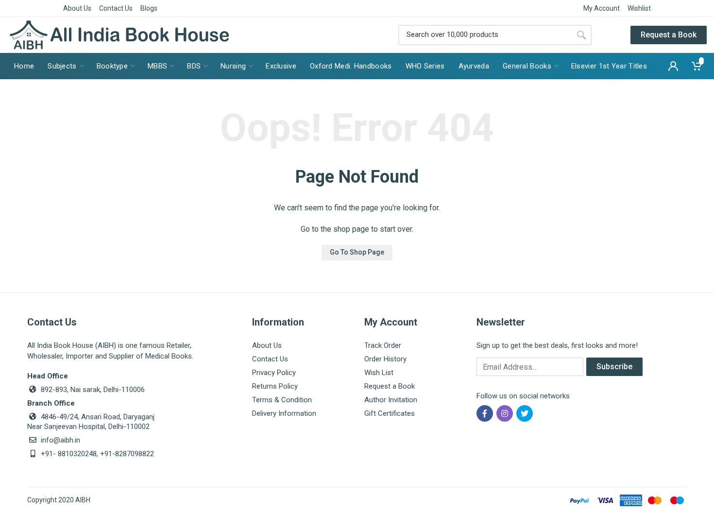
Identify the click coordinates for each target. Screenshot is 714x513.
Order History (385, 359)
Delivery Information (284, 413)
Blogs (148, 8)
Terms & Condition (282, 399)
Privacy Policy (274, 372)
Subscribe (614, 366)
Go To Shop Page (357, 252)
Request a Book (669, 34)
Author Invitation (390, 399)
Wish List (378, 372)
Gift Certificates (389, 413)
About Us (77, 8)
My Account (601, 8)
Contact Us (116, 8)
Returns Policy (275, 386)
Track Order (382, 345)
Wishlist (639, 8)
